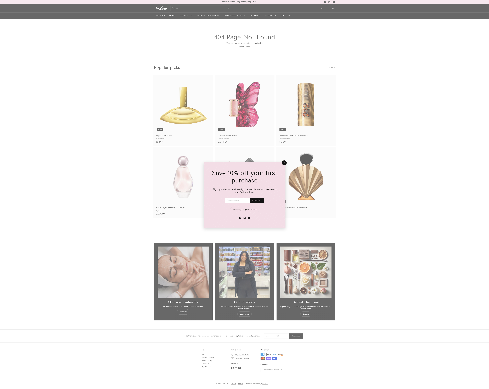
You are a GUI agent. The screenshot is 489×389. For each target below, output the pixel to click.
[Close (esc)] (284, 162)
